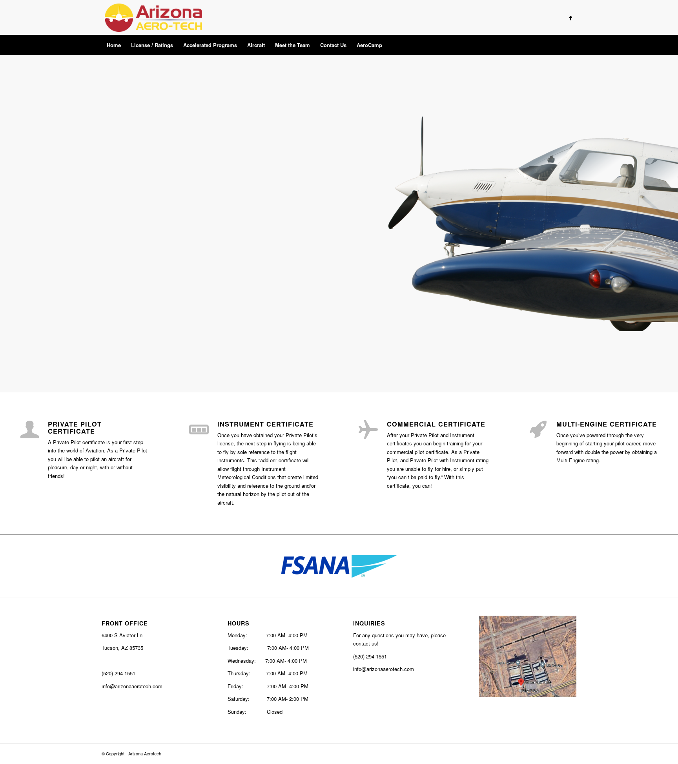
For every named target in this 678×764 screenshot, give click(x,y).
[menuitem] (114, 45)
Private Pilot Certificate (75, 427)
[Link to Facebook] (570, 18)
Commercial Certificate (436, 423)
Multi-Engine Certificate (606, 423)
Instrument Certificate (265, 423)
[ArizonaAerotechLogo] (153, 17)
